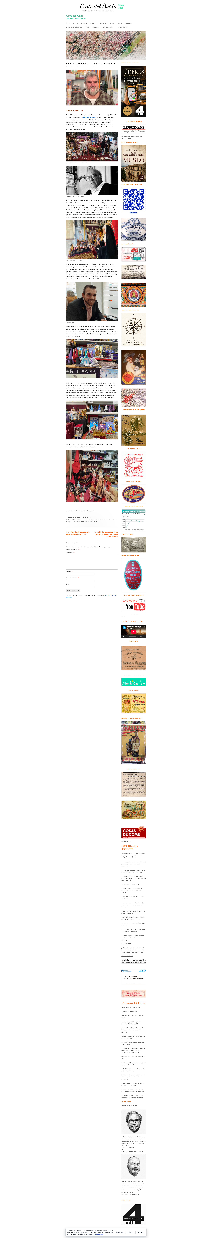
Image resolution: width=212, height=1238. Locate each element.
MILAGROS (92, 23)
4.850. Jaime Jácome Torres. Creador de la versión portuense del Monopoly (133, 938)
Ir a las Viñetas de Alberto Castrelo (133, 675)
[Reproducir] (123, 637)
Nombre (69, 571)
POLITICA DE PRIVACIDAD (110, 595)
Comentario (70, 553)
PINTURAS (112, 23)
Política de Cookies (122, 27)
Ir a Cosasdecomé (126, 841)
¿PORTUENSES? (128, 23)
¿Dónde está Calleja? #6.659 (129, 1011)
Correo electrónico (72, 578)
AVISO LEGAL (69, 597)
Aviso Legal (95, 27)
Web (67, 584)
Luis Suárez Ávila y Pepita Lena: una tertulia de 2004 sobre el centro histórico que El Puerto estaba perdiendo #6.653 (133, 1050)
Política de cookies (98, 1234)
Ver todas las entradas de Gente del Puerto (85, 521)
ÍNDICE (67, 23)
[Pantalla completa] (143, 637)
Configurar (140, 1232)
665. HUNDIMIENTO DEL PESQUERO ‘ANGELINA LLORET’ (132, 890)
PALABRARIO (103, 23)
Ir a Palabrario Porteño (127, 956)
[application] (133, 631)
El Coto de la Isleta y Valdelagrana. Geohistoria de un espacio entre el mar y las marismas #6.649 (133, 1077)
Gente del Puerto (74, 15)
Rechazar (130, 1232)
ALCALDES (75, 23)
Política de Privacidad (108, 27)
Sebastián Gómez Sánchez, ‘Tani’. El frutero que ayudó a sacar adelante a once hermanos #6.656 (133, 950)
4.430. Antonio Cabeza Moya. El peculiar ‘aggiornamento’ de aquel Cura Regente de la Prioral (133, 856)
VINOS (87, 27)
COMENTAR (84, 23)
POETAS (120, 23)
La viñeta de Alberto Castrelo (74, 27)
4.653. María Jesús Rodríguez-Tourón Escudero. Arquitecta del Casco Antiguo (133, 905)
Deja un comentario (90, 67)
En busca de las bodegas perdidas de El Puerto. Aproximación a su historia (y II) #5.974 (133, 878)
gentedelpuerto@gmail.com (128, 1147)
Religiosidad (92, 511)
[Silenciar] (141, 637)
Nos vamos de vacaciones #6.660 (130, 1007)
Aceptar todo (120, 1232)
